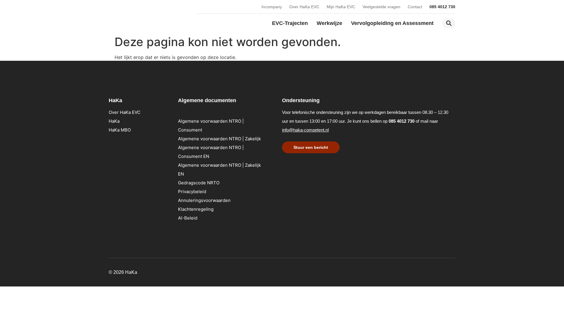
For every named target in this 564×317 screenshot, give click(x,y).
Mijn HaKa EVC (341, 6)
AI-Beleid (187, 218)
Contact (415, 6)
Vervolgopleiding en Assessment (392, 23)
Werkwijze (329, 23)
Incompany (271, 6)
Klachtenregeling (196, 209)
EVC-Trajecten (290, 23)
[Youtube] (429, 271)
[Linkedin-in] (417, 271)
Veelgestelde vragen (381, 6)
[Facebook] (452, 271)
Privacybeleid (192, 191)
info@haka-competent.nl (305, 129)
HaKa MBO (120, 130)
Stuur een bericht (310, 147)
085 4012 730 (442, 6)
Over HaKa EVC (304, 6)
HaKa (114, 121)
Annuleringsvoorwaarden (204, 200)
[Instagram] (441, 271)
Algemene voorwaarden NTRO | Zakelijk (219, 138)
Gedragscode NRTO (198, 183)
